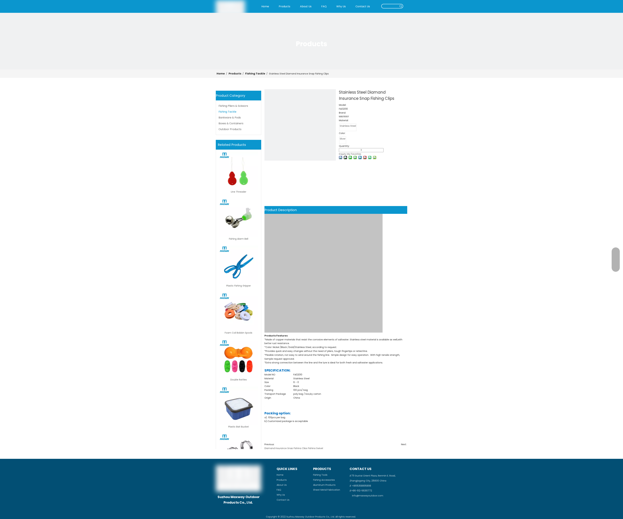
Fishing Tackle (227, 112)
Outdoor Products (230, 129)
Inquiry (342, 154)
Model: (342, 105)
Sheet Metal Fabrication (326, 489)
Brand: (342, 112)
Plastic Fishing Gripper (238, 285)
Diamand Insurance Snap (278, 448)
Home (280, 474)
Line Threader (238, 191)
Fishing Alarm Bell (238, 238)
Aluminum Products (324, 485)
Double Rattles (238, 379)
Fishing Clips (300, 448)
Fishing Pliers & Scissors (233, 106)
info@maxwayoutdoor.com (367, 495)
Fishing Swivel (315, 448)
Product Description (280, 210)
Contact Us (283, 499)
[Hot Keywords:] (401, 6)
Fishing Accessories (324, 480)
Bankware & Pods (230, 117)
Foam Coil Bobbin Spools (238, 332)
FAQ (279, 489)
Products (282, 480)
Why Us (281, 494)
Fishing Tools (320, 474)
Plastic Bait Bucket (238, 426)
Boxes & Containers (231, 123)
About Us (282, 485)
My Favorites (354, 154)
